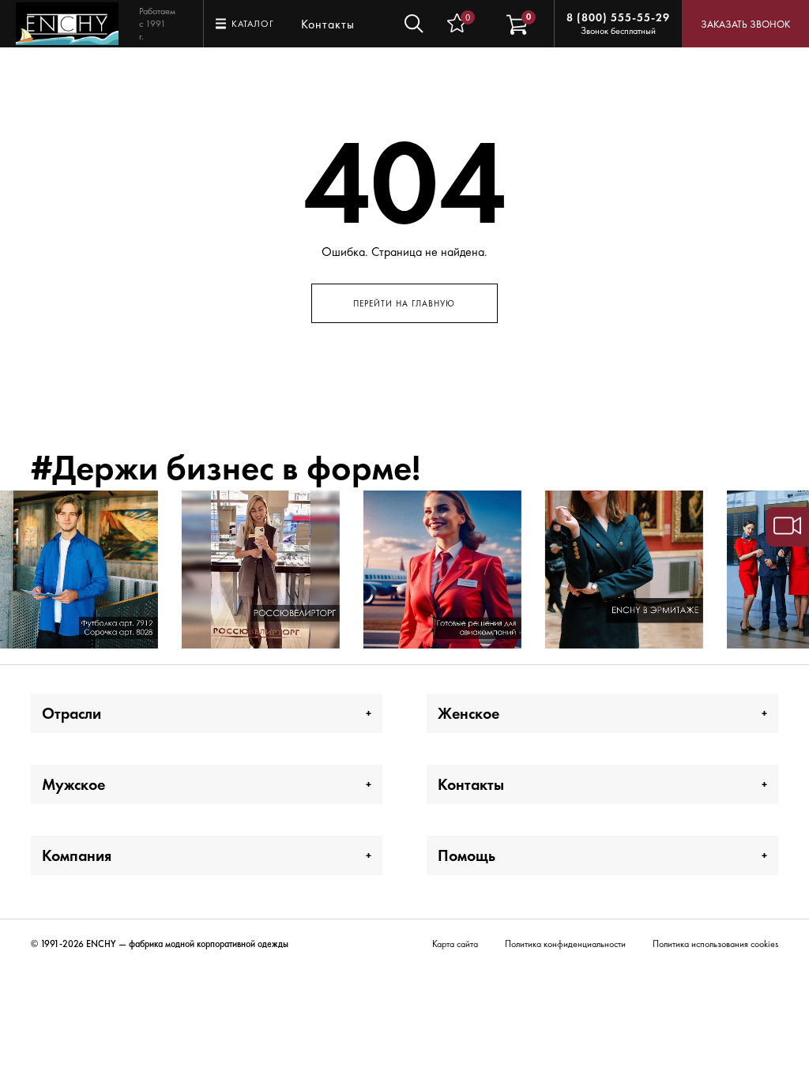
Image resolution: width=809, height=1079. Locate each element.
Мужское (73, 784)
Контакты (328, 24)
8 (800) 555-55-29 (618, 17)
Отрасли (71, 713)
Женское (468, 713)
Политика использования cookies (715, 944)
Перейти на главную (404, 303)
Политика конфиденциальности (565, 944)
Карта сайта (455, 944)
